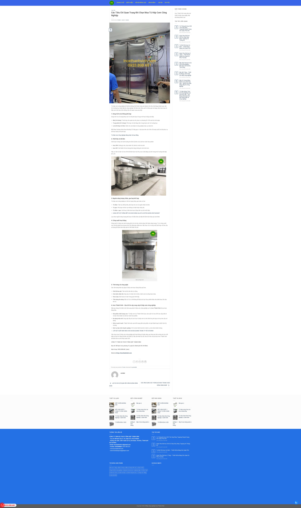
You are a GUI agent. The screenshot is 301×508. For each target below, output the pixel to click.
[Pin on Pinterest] (142, 361)
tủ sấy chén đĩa (113, 475)
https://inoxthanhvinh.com (124, 353)
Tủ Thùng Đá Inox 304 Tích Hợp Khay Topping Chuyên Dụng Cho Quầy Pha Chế (185, 28)
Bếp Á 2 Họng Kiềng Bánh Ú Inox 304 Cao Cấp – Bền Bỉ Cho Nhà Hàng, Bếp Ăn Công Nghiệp (185, 83)
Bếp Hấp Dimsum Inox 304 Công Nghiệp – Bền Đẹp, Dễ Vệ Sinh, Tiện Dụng (185, 65)
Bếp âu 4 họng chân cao (131, 467)
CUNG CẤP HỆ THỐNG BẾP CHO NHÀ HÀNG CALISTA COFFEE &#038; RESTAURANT (136, 213)
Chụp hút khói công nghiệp (116, 470)
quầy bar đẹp (137, 470)
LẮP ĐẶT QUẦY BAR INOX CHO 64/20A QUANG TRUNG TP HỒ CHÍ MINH (133, 331)
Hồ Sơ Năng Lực (140, 2)
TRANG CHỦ (120, 2)
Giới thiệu (129, 2)
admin (127, 20)
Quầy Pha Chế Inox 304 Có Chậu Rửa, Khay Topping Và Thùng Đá (184, 38)
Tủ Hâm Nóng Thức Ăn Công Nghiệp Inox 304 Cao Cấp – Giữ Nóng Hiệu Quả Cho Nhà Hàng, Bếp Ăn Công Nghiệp (185, 95)
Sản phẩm (151, 2)
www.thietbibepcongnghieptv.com (119, 450)
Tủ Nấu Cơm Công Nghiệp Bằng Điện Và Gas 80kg (125, 135)
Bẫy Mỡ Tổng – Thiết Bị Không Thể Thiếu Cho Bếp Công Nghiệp (185, 74)
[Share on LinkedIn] (145, 361)
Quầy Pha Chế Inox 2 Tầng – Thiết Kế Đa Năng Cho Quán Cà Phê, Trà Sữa (185, 56)
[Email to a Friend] (139, 361)
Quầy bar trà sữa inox (128, 470)
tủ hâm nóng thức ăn (131, 472)
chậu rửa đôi (141, 467)
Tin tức (167, 2)
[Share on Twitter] (137, 361)
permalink (134, 367)
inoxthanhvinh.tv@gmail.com (122, 444)
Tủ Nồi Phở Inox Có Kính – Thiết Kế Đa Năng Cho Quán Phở (184, 46)
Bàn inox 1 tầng (113, 467)
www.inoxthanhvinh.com (116, 448)
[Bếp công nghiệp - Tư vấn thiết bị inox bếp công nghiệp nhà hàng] (111, 3)
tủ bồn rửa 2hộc (122, 472)
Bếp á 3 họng (121, 467)
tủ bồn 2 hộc (144, 470)
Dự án (160, 2)
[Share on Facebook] (134, 361)
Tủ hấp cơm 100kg (142, 472)
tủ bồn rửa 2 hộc (113, 472)
